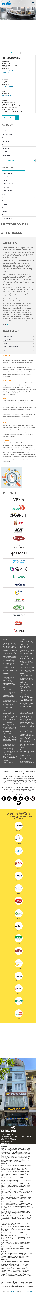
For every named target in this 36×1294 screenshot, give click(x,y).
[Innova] (19, 888)
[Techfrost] (19, 975)
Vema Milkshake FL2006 (10, 346)
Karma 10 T (6, 343)
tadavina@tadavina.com (7, 70)
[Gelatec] (19, 925)
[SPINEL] (19, 988)
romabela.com (5, 88)
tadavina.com (5, 74)
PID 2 (4, 350)
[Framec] (19, 1000)
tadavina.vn (4, 76)
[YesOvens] (19, 825)
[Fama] (19, 913)
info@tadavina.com (6, 72)
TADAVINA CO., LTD (13, 1291)
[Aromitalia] (19, 875)
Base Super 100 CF (8, 336)
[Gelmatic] (19, 850)
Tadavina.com (30, 1291)
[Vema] (19, 938)
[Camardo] (19, 900)
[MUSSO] (19, 1013)
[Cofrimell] (19, 963)
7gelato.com (5, 97)
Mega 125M (7, 340)
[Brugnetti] (19, 838)
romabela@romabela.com (8, 86)
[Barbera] (19, 863)
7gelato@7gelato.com (7, 95)
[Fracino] (19, 950)
